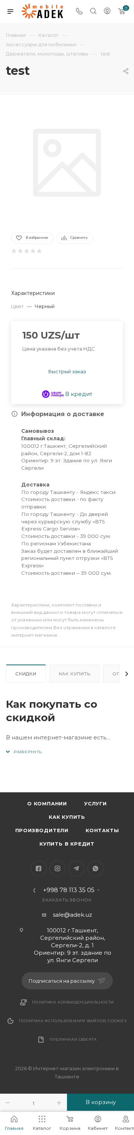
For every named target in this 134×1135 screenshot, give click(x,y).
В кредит (78, 393)
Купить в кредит (67, 844)
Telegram (76, 868)
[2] (20, 251)
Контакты (102, 830)
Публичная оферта (73, 1039)
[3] (26, 251)
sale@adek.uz (72, 914)
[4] (32, 251)
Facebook (39, 868)
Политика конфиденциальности (73, 1002)
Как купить (74, 673)
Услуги (95, 803)
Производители (41, 830)
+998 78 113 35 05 (69, 890)
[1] (13, 251)
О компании (47, 803)
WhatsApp (95, 868)
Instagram (58, 868)
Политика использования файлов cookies (73, 1020)
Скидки (25, 673)
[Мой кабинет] (107, 11)
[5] (39, 251)
